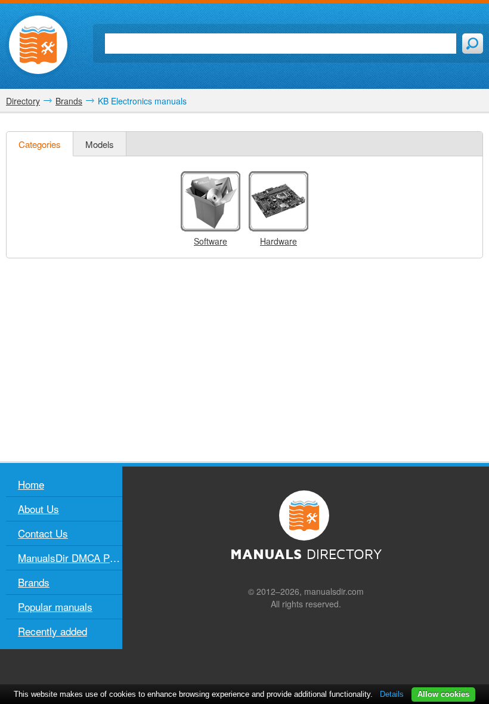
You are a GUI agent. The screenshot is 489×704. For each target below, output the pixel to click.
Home (31, 484)
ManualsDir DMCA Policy (70, 557)
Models (99, 144)
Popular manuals (55, 606)
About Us (38, 508)
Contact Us (43, 533)
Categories (39, 144)
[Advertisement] (244, 359)
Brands (33, 582)
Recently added (52, 630)
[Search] (472, 43)
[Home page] (38, 45)
